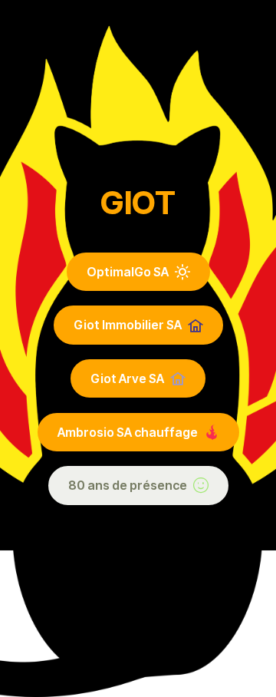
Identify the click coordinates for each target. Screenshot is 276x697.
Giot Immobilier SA (128, 324)
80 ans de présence (127, 485)
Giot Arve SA (127, 378)
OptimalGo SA (128, 271)
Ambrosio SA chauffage (128, 432)
